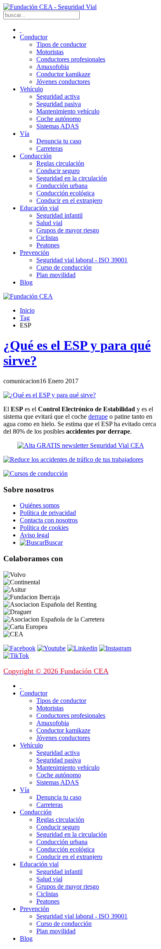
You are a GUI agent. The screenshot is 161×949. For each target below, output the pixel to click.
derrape (98, 416)
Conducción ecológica (65, 193)
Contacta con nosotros (49, 520)
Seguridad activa (58, 96)
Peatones (47, 245)
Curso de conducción (64, 267)
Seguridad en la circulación (71, 178)
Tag (25, 317)
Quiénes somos (39, 505)
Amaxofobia (52, 66)
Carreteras (49, 148)
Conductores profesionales (70, 59)
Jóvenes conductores (63, 81)
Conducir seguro (58, 170)
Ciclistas (47, 237)
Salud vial (49, 222)
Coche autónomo (58, 118)
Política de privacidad (48, 512)
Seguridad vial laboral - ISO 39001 (82, 259)
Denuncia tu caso (58, 141)
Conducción (36, 155)
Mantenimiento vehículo (67, 111)
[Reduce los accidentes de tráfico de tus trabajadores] (80, 459)
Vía (24, 133)
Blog (26, 282)
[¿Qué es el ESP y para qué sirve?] (49, 395)
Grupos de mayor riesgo (67, 230)
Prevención (34, 252)
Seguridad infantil (59, 215)
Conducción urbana (62, 185)
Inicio (27, 310)
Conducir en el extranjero (69, 200)
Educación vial (39, 207)
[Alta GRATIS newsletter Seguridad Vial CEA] (80, 445)
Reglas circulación (60, 163)
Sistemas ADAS (57, 126)
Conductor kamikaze (63, 74)
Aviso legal (34, 535)
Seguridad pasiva (58, 103)
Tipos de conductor (61, 44)
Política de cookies (44, 527)
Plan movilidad (56, 274)
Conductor (33, 36)
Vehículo (31, 89)
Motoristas (50, 51)
